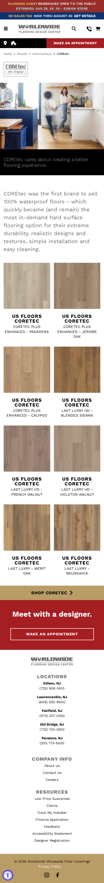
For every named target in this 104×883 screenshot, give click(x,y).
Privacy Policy (49, 866)
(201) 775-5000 (52, 743)
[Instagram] (46, 875)
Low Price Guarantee (52, 799)
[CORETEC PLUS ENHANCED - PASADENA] (27, 286)
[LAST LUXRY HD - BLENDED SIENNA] (77, 369)
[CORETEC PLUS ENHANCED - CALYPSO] (27, 369)
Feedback (52, 826)
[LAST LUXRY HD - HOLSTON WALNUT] (77, 449)
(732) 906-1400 (52, 688)
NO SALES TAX (20, 16)
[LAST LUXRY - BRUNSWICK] (77, 527)
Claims (52, 806)
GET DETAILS (85, 16)
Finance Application (52, 819)
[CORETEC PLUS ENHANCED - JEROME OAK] (77, 286)
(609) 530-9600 (52, 702)
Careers (52, 780)
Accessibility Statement (52, 833)
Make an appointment (75, 43)
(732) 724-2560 (52, 729)
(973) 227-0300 (52, 716)
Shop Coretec (49, 592)
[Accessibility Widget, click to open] (7, 875)
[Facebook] (57, 875)
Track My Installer (52, 812)
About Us (52, 766)
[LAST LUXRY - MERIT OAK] (27, 527)
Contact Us (52, 773)
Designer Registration (52, 840)
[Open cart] (97, 29)
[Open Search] (74, 28)
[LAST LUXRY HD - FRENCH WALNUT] (27, 449)
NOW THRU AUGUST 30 (53, 16)
